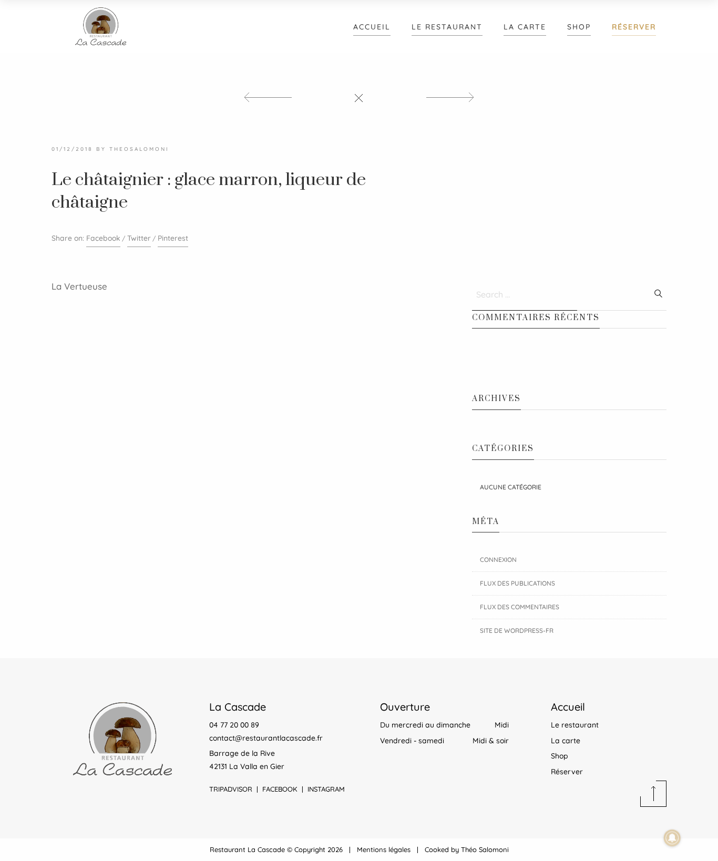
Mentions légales (384, 849)
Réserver (634, 27)
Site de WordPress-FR (516, 630)
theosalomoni (139, 149)
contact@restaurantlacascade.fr (266, 738)
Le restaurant (447, 27)
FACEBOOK (280, 789)
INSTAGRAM (326, 789)
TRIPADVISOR (230, 789)
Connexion (498, 559)
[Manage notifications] (672, 837)
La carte (525, 27)
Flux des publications (517, 583)
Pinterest (173, 238)
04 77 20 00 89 (234, 725)
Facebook (103, 238)
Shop (579, 27)
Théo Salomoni (485, 849)
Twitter (139, 238)
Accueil (372, 27)
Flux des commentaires (519, 607)
